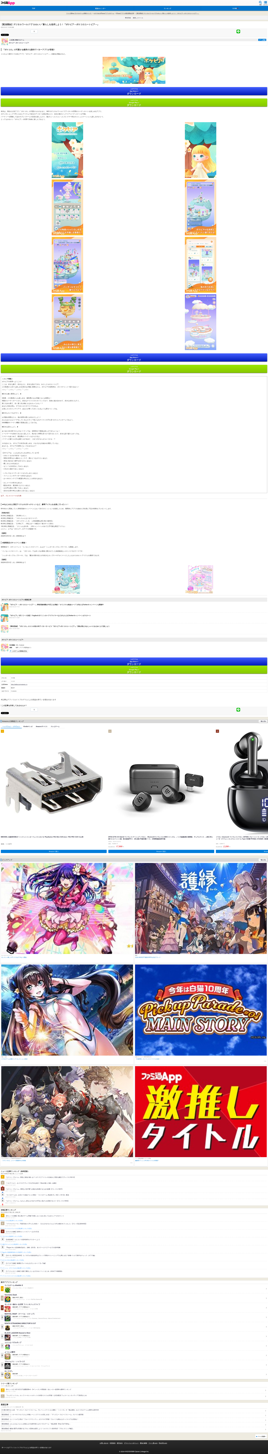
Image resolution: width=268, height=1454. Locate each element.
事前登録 (128, 18)
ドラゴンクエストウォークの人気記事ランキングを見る (17, 1228)
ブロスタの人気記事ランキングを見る (12, 1236)
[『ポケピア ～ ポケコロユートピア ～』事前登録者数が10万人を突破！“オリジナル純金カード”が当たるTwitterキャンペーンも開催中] (52, 610)
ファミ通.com (153, 1443)
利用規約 (113, 1443)
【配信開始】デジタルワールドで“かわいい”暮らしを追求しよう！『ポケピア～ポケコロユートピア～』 (167, 13)
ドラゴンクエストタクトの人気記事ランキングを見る (16, 1276)
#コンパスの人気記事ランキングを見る (12, 1220)
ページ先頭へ (262, 1436)
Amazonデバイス (41, 726)
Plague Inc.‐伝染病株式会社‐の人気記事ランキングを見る (16, 1252)
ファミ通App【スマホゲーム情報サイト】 (79, 13)
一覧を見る (263, 721)
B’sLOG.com (163, 1443)
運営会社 (120, 1443)
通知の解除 (143, 1443)
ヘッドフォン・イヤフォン (11, 726)
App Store (134, 91)
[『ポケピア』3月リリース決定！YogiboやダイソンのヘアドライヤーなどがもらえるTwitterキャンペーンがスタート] (46, 621)
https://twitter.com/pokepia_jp (19, 684)
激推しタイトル (138, 18)
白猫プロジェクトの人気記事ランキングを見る (14, 1244)
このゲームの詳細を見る (19, 651)
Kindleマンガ (27, 726)
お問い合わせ (104, 1443)
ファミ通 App (8, 3)
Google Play (134, 103)
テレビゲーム (55, 726)
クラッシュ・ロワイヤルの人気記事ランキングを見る (16, 1268)
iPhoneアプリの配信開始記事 (125, 13)
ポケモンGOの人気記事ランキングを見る (13, 1260)
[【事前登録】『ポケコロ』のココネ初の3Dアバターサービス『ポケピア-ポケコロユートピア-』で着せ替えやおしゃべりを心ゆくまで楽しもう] (55, 632)
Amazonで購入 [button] (54, 851)
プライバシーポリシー (131, 1443)
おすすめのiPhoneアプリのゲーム (104, 13)
